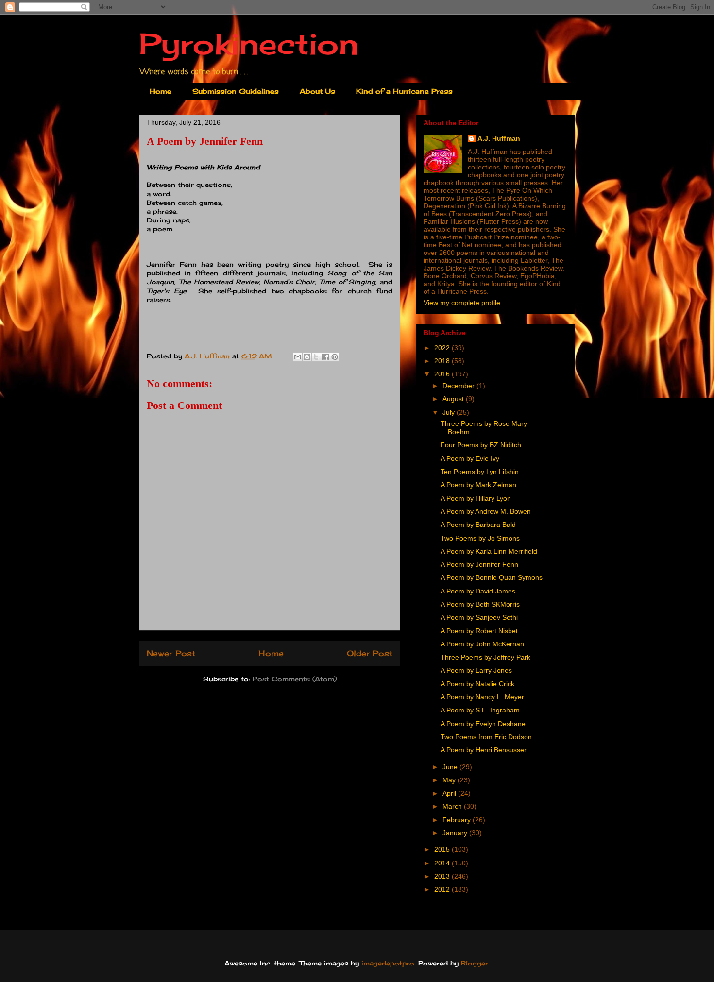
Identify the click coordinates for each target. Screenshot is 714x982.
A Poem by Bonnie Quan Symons (492, 577)
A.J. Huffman (498, 138)
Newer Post (171, 653)
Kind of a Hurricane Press (404, 91)
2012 (443, 889)
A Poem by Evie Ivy (470, 458)
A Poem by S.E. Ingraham (480, 710)
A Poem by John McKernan (482, 644)
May (450, 780)
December (459, 385)
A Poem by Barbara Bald (478, 524)
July (449, 412)
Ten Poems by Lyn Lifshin (480, 471)
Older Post (369, 653)
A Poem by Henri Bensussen (484, 750)
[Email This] (298, 357)
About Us (317, 91)
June (450, 767)
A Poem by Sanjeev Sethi (479, 617)
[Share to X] (316, 357)
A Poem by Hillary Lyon (476, 498)
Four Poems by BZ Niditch (481, 445)
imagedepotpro (387, 963)
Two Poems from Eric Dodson (486, 737)
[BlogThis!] (307, 357)
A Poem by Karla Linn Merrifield (489, 551)
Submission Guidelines (235, 91)
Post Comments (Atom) (295, 679)
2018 (443, 361)
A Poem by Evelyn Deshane (483, 724)
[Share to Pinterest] (335, 357)
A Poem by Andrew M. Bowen (486, 511)
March (453, 806)
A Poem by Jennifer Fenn (479, 564)
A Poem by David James (478, 591)
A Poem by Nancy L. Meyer (482, 697)
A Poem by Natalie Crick (477, 684)
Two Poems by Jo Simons (480, 538)
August (454, 399)
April (450, 793)
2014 (443, 863)
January (455, 833)
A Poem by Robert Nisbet (479, 631)
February (457, 820)
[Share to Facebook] (325, 357)
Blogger (474, 963)
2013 (443, 876)
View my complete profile (462, 302)
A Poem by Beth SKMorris (480, 604)
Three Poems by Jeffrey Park (485, 657)
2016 (443, 374)
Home (160, 91)
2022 (443, 348)
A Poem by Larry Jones (476, 670)
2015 (443, 849)
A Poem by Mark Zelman (478, 485)
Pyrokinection (248, 43)
